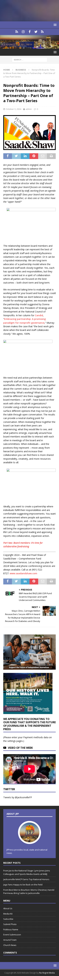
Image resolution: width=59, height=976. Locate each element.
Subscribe (8, 918)
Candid (39, 315)
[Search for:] (29, 59)
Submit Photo (10, 924)
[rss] (42, 31)
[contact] (17, 31)
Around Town (10, 939)
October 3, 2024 (13, 109)
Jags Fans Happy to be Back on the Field (23, 884)
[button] (54, 24)
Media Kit (7, 913)
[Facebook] (29, 31)
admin (29, 109)
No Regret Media (47, 972)
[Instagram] (23, 31)
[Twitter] (36, 31)
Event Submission (12, 934)
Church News (9, 945)
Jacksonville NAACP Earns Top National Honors (26, 879)
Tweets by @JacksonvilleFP (17, 797)
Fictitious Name (10, 929)
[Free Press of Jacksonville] (29, 46)
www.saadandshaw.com (23, 573)
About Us (7, 908)
